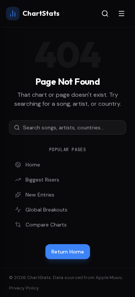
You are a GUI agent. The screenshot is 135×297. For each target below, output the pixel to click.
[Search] (105, 13)
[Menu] (121, 13)
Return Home (67, 251)
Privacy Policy (24, 288)
